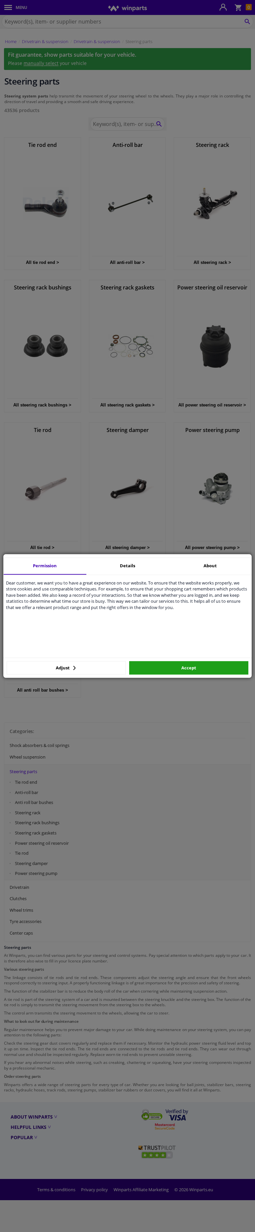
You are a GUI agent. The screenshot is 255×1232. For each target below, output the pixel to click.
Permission (45, 566)
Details (127, 566)
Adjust (63, 668)
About (210, 566)
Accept (188, 668)
